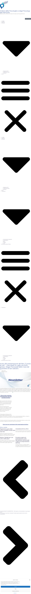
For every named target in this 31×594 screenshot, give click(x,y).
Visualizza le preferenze (15, 591)
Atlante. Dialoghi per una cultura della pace (6, 438)
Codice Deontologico (6, 188)
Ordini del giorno (5, 240)
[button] (15, 105)
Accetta (15, 586)
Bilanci (4, 241)
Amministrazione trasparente (7, 239)
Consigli (4, 242)
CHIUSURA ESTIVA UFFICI (22, 429)
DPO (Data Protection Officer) (6, 244)
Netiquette (4, 189)
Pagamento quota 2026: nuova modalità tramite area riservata (7, 430)
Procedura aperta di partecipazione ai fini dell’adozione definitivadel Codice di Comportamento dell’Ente (22, 440)
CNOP (4, 243)
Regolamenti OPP (5, 71)
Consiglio (3, 137)
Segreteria (3, 138)
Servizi (3, 190)
